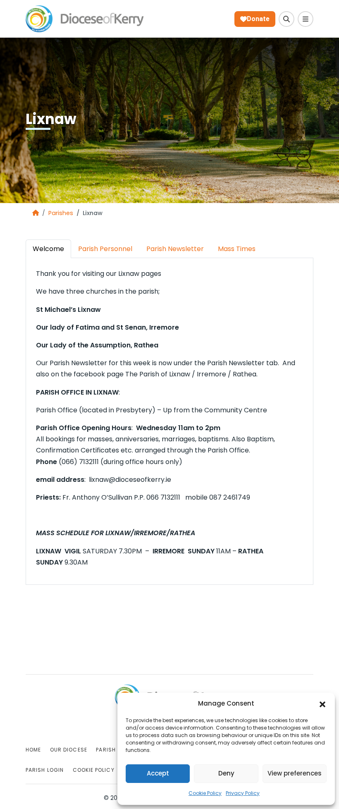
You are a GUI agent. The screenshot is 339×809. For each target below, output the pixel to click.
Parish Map (112, 749)
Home (33, 749)
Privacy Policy (243, 793)
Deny (226, 773)
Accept (158, 773)
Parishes (60, 213)
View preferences (294, 773)
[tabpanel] (169, 418)
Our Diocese (68, 749)
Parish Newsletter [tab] (175, 249)
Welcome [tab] (48, 249)
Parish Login (45, 769)
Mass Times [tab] (236, 249)
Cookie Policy (205, 793)
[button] (322, 704)
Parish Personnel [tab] (105, 249)
